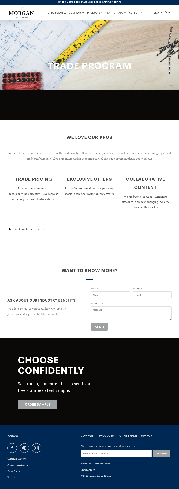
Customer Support (16, 458)
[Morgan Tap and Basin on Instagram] (37, 448)
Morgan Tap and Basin (100, 475)
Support (135, 12)
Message (97, 303)
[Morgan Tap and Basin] (21, 12)
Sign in (158, 12)
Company (75, 12)
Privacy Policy (88, 469)
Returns (11, 477)
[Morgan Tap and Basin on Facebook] (13, 448)
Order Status (13, 471)
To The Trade (115, 12)
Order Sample (57, 12)
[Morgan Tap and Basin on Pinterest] (25, 448)
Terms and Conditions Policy (95, 463)
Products (94, 12)
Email (137, 288)
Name (95, 288)
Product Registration (17, 465)
